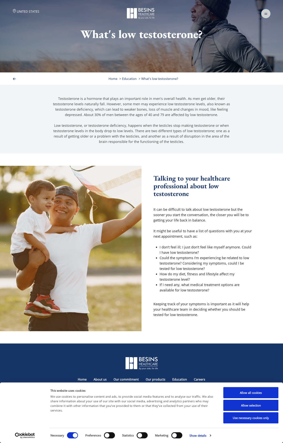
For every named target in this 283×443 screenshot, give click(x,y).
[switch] (109, 435)
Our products (155, 379)
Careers (199, 379)
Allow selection (251, 405)
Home (113, 79)
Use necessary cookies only (251, 418)
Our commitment (126, 379)
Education (129, 79)
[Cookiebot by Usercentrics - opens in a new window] (25, 435)
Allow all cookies (251, 393)
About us (100, 379)
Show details (197, 435)
